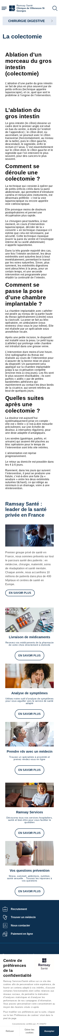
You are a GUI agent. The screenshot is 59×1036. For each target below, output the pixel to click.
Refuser (10, 1031)
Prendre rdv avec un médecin (29, 751)
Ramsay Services (29, 812)
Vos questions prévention (29, 870)
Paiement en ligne (22, 933)
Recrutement (19, 909)
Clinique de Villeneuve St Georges (31, 9)
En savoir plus (20, 592)
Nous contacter (20, 925)
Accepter (49, 1031)
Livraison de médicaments (29, 637)
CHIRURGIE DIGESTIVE (26, 21)
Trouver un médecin (23, 917)
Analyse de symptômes (29, 693)
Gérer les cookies (29, 1031)
